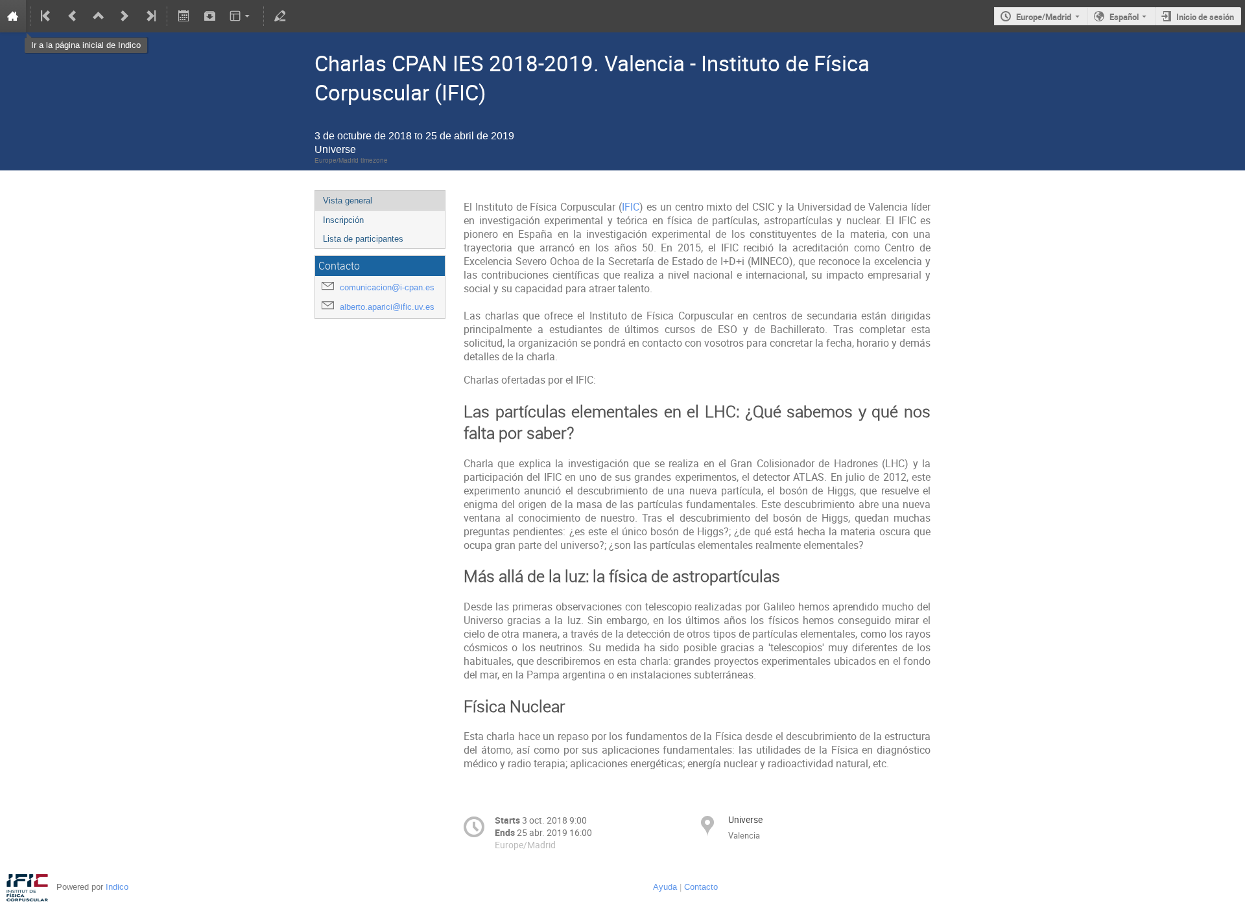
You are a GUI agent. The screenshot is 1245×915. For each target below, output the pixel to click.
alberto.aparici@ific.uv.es (387, 306)
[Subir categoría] (99, 16)
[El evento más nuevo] (150, 16)
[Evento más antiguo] (73, 16)
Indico (117, 886)
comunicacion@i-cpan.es (387, 287)
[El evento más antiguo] (47, 16)
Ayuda (665, 886)
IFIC (630, 207)
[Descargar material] (209, 16)
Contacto (701, 886)
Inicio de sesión (1205, 17)
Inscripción (343, 220)
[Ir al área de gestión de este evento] (280, 16)
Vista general (347, 200)
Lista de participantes (363, 239)
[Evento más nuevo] (124, 16)
